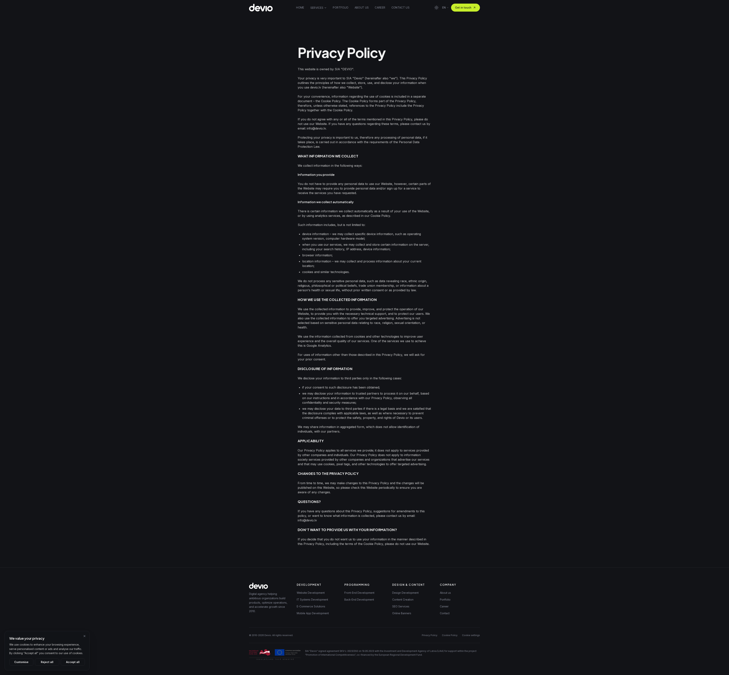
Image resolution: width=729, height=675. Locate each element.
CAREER (380, 7)
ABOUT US (362, 7)
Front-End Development (359, 592)
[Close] (84, 636)
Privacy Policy (429, 635)
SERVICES (316, 7)
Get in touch (463, 7)
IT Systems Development (312, 599)
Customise (21, 662)
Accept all (73, 662)
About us (445, 592)
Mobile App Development (313, 613)
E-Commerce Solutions (311, 606)
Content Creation (402, 599)
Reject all (47, 662)
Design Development (405, 592)
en (444, 7)
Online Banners (401, 613)
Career (444, 606)
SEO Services (400, 606)
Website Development (311, 592)
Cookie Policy (450, 635)
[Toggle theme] (436, 7)
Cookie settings (471, 635)
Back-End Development (359, 599)
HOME (300, 7)
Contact (445, 613)
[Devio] (261, 7)
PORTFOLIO (340, 7)
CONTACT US (400, 7)
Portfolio (445, 599)
